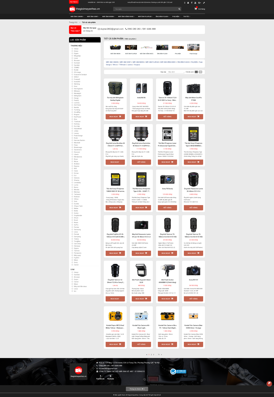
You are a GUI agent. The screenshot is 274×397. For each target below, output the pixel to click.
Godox (76, 213)
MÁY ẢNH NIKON (108, 16)
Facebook (100, 379)
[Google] (199, 3)
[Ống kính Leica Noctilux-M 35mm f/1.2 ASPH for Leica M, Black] (115, 134)
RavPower (77, 117)
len (75, 291)
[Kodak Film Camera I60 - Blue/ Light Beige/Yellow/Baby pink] (141, 316)
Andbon (77, 164)
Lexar (76, 58)
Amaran (77, 60)
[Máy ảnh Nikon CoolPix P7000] (193, 88)
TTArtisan (122, 65)
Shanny (76, 180)
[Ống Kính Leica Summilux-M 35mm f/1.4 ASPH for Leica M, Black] (141, 134)
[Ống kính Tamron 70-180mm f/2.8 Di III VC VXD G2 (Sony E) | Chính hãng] (193, 225)
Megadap (77, 56)
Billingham (77, 96)
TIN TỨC (186, 16)
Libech (76, 154)
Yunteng (77, 110)
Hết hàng (167, 117)
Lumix (76, 185)
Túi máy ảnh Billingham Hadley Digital (115, 99)
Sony (76, 262)
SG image (77, 72)
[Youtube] (195, 3)
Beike (76, 211)
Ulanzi (76, 49)
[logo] (84, 9)
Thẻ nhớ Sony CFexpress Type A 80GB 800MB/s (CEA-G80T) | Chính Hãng (193, 144)
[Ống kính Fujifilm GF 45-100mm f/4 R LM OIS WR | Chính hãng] (115, 225)
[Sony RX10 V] (193, 270)
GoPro (76, 225)
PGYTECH (77, 105)
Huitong (77, 124)
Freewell (77, 79)
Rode (76, 138)
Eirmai (76, 173)
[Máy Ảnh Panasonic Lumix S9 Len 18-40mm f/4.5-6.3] (141, 225)
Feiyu (76, 145)
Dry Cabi (77, 126)
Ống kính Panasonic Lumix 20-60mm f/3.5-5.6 (193, 190)
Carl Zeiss (77, 243)
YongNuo (77, 241)
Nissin (76, 222)
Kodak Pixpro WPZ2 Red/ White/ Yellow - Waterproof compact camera (115, 327)
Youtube (110, 379)
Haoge (76, 98)
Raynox (76, 166)
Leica (76, 232)
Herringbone (78, 89)
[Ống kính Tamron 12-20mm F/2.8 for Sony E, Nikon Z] (115, 270)
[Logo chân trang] (78, 371)
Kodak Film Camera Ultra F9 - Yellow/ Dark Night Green (167, 327)
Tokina (76, 239)
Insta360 (77, 81)
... (156, 354)
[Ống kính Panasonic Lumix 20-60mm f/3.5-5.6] (193, 179)
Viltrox (76, 199)
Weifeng (77, 84)
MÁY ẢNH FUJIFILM (145, 16)
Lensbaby (77, 182)
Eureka (76, 204)
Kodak (76, 70)
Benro (76, 187)
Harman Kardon (79, 140)
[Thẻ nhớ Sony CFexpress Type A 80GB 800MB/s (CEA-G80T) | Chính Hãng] (193, 134)
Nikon (76, 260)
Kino (75, 119)
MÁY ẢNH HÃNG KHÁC (126, 16)
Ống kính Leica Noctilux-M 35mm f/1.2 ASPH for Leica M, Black (115, 144)
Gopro (76, 279)
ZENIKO (76, 67)
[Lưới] (197, 72)
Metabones (78, 157)
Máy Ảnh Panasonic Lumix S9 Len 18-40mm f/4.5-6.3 (141, 235)
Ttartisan (77, 121)
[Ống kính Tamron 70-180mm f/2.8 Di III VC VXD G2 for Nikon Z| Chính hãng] (167, 225)
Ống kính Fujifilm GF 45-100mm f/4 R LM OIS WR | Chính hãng (115, 235)
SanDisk (77, 275)
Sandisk (77, 65)
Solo (75, 201)
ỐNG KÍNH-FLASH (162, 16)
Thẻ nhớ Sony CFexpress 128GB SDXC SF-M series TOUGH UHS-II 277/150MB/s (115, 190)
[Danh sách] (201, 72)
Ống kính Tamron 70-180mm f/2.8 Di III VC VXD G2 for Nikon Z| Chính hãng (167, 235)
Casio (76, 171)
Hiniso (76, 51)
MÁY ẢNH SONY (92, 16)
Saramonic (78, 150)
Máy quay (77, 255)
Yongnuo (137, 65)
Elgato (76, 53)
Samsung (77, 229)
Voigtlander (78, 215)
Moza (76, 161)
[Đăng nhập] (188, 3)
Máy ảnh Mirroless (80, 286)
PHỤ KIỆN (175, 16)
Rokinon (77, 197)
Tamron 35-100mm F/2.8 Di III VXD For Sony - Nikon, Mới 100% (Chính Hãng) (167, 99)
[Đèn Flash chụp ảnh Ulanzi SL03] (141, 270)
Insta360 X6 (141, 98)
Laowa (76, 133)
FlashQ (76, 100)
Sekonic (77, 178)
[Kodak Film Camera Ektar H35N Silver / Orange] (193, 316)
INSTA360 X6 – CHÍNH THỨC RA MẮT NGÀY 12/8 (93, 2)
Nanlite (76, 107)
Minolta (76, 189)
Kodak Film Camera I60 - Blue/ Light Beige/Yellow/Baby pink (141, 327)
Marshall (77, 143)
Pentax (76, 227)
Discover (77, 152)
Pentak (76, 234)
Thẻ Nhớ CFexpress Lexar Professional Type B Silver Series (167, 144)
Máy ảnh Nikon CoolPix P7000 (193, 99)
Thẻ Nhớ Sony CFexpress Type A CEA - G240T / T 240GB (141, 190)
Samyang (77, 236)
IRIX (75, 168)
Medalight (77, 93)
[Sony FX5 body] (167, 179)
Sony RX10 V (193, 280)
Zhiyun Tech (78, 206)
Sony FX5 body (167, 189)
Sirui (75, 86)
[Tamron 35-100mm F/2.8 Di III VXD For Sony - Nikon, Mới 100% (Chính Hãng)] (167, 88)
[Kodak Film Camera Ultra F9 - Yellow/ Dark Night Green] (167, 316)
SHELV (76, 77)
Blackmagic (78, 147)
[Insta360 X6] (141, 88)
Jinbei (76, 131)
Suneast (77, 63)
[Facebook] (191, 3)
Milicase (77, 91)
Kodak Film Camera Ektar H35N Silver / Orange (194, 327)
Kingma (76, 114)
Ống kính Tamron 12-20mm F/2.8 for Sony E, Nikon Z (115, 281)
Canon (76, 265)
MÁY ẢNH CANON (77, 16)
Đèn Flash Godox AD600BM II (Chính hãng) (167, 281)
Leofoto (77, 103)
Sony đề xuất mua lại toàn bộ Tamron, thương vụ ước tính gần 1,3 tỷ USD (142, 2)
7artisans (77, 194)
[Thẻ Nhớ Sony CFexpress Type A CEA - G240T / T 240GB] (141, 179)
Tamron (77, 251)
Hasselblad (78, 128)
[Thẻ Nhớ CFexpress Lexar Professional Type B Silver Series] (167, 134)
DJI (75, 175)
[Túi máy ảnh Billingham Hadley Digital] (115, 88)
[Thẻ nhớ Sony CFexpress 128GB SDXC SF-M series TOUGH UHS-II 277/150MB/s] (115, 179)
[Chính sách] (204, 3)
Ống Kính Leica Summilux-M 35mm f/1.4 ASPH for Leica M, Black (141, 144)
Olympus (77, 246)
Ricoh (76, 220)
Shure (76, 218)
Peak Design (78, 135)
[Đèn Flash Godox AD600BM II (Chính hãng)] (167, 270)
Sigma (76, 248)
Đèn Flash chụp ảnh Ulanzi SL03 (141, 281)
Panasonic (77, 253)
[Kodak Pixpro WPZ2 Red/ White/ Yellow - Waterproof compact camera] (115, 316)
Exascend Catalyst (80, 74)
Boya (76, 159)
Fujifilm (76, 258)
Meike (76, 208)
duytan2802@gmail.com (112, 29)
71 (159, 354)
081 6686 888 (149, 29)
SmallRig (77, 112)
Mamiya (77, 192)
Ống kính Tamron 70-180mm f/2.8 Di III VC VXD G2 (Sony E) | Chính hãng (194, 235)
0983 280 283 (134, 29)
